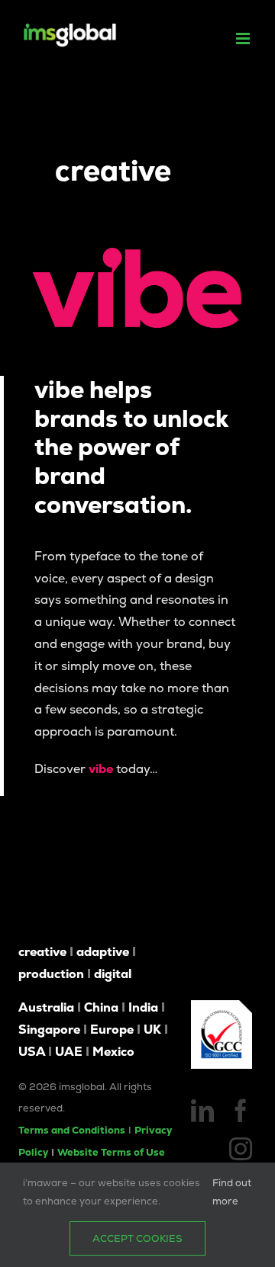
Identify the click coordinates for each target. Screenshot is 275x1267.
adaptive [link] (102, 952)
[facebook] (240, 1110)
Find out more (231, 1191)
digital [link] (112, 974)
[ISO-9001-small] (221, 1006)
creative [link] (42, 952)
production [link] (51, 974)
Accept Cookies (137, 1238)
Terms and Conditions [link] (71, 1130)
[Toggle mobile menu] (244, 38)
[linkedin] (202, 1110)
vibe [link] (101, 769)
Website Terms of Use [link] (111, 1152)
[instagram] (240, 1148)
